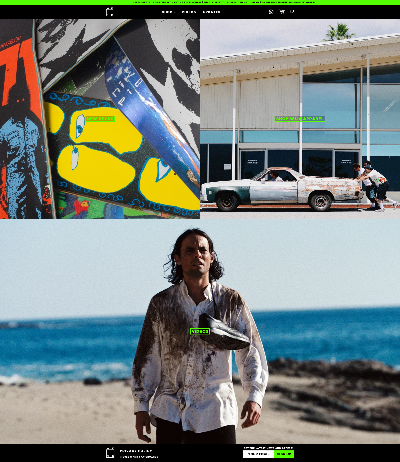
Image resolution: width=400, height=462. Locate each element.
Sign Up (284, 454)
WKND (110, 12)
